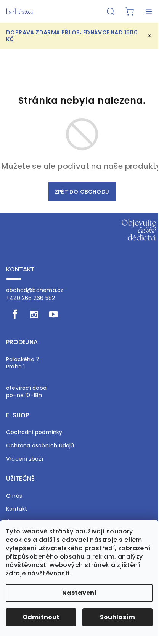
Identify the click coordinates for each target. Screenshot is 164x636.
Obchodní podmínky (34, 432)
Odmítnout (41, 617)
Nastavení (79, 592)
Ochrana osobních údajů (40, 445)
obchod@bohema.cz (34, 290)
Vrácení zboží (24, 459)
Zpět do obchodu (82, 191)
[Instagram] (34, 314)
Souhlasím (117, 617)
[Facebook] (15, 314)
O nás (14, 496)
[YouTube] (53, 314)
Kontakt (16, 509)
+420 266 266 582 (30, 298)
